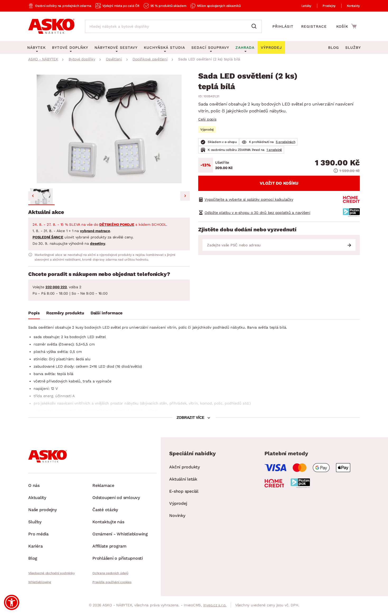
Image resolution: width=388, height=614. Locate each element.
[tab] (34, 314)
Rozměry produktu (65, 312)
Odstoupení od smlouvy (116, 497)
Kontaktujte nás (108, 521)
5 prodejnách (285, 142)
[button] (41, 196)
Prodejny (329, 6)
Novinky (177, 515)
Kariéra (35, 546)
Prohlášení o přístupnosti (117, 558)
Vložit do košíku (279, 183)
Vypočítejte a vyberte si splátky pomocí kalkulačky (249, 199)
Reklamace (103, 485)
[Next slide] (185, 196)
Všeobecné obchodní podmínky (51, 573)
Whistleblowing (39, 582)
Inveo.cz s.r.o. (214, 605)
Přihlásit (283, 26)
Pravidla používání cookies (111, 582)
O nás (34, 485)
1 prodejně (274, 150)
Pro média (38, 533)
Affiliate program (109, 546)
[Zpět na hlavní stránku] (51, 26)
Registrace (314, 26)
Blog (333, 47)
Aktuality (37, 497)
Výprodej (178, 503)
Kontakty (353, 6)
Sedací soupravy (210, 47)
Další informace (106, 312)
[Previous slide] (33, 196)
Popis (34, 312)
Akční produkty (184, 466)
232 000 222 (56, 287)
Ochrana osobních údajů (110, 573)
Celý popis (207, 119)
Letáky (306, 6)
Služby (353, 47)
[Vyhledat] (255, 26)
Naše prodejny (42, 509)
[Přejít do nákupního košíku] (346, 26)
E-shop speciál (183, 491)
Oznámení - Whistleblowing (120, 533)
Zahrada (244, 47)
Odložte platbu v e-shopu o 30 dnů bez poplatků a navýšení (257, 212)
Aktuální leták (183, 479)
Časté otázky (105, 509)
